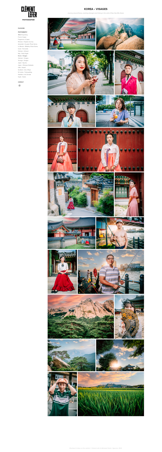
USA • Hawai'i (22, 67)
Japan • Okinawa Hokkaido (25, 65)
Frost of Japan (22, 37)
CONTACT (21, 82)
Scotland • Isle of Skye (24, 70)
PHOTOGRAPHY (22, 32)
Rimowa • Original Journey (25, 42)
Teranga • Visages (23, 60)
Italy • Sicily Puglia (23, 53)
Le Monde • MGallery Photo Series (28, 46)
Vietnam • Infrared (23, 51)
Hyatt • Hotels (22, 77)
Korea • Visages (22, 56)
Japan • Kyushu (22, 63)
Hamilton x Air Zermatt (24, 74)
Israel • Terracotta (23, 49)
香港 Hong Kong (23, 35)
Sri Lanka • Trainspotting (25, 72)
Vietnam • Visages (23, 58)
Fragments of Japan (24, 39)
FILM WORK (21, 28)
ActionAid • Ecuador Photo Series (27, 44)
